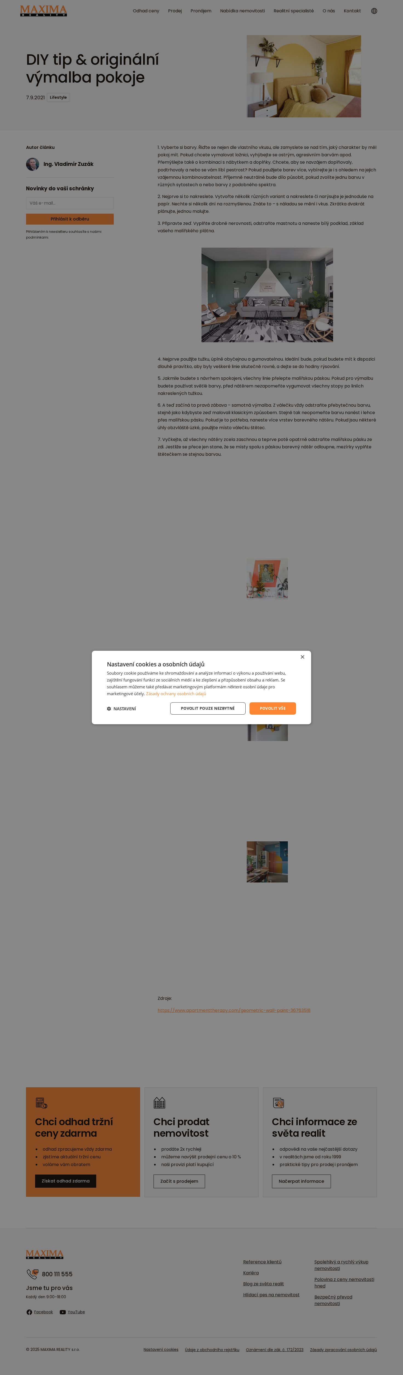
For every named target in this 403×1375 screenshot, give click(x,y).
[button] (121, 709)
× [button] (302, 657)
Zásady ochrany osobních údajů (176, 693)
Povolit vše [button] (273, 708)
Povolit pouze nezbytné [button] (208, 708)
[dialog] (201, 687)
